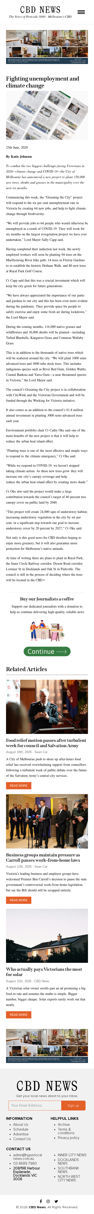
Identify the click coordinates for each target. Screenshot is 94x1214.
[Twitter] (56, 1201)
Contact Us (22, 1139)
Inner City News (72, 1155)
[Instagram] (48, 1201)
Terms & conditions (66, 1131)
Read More (18, 785)
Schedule (20, 1129)
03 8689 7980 (25, 1163)
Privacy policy (68, 1138)
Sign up (73, 1105)
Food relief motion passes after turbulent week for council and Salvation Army (46, 743)
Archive (64, 1125)
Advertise (21, 1134)
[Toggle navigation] (81, 12)
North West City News (69, 1178)
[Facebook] (41, 1201)
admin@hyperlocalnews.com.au (27, 1157)
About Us (20, 1125)
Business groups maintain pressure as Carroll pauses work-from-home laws (43, 857)
